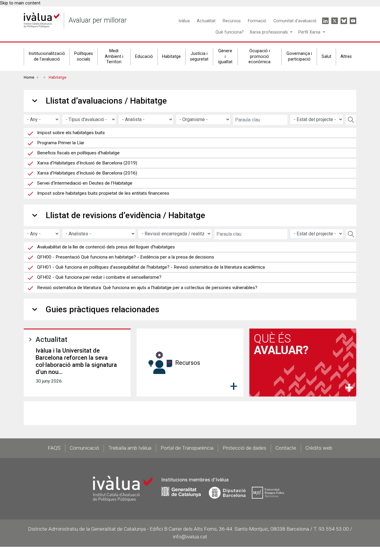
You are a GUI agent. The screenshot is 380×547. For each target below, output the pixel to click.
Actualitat (206, 20)
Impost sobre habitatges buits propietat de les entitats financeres (103, 193)
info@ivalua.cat (190, 537)
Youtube (353, 21)
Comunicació (84, 448)
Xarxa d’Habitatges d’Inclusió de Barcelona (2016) (87, 173)
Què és (281, 344)
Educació (144, 56)
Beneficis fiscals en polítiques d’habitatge (78, 153)
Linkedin (325, 21)
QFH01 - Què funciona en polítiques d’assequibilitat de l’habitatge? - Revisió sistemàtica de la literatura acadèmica (151, 267)
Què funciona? (230, 32)
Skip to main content (20, 3)
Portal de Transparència (187, 448)
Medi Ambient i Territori (114, 56)
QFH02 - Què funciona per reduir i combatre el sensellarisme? (99, 277)
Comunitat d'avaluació (294, 20)
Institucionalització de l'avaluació (46, 56)
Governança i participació (299, 56)
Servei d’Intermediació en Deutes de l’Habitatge (84, 183)
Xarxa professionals (269, 32)
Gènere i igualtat (225, 56)
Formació (257, 20)
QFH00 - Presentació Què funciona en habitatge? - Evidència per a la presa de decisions (125, 257)
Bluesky (344, 21)
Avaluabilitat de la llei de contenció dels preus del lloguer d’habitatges (106, 247)
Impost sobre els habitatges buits (71, 132)
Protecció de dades (244, 448)
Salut (326, 56)
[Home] (41, 20)
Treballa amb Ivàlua (129, 448)
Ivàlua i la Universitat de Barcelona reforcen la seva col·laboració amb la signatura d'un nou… (76, 361)
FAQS (54, 448)
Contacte (286, 448)
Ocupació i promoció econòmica (259, 56)
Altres (346, 56)
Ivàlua (184, 20)
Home (29, 77)
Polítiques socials (83, 56)
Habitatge (171, 56)
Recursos (232, 20)
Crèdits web (318, 448)
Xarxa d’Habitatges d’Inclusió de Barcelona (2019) (87, 163)
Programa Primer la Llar (60, 142)
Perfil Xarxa (310, 32)
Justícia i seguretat (199, 56)
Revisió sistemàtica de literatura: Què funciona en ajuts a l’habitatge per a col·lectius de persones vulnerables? (147, 287)
